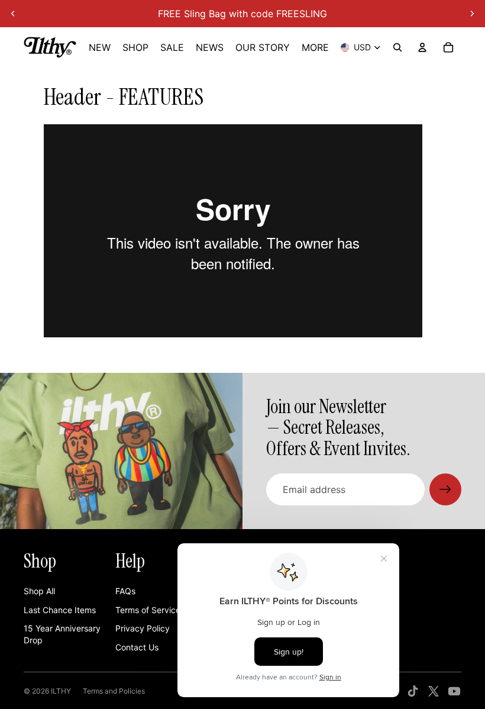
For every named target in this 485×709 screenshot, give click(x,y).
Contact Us (137, 647)
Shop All (39, 591)
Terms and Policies (114, 691)
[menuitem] (315, 47)
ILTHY (61, 691)
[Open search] (397, 47)
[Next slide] (472, 14)
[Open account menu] (422, 47)
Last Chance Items (60, 610)
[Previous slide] (13, 14)
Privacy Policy (142, 628)
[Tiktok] (413, 691)
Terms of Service (147, 610)
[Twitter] (433, 691)
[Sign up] (445, 489)
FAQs (125, 591)
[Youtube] (454, 691)
